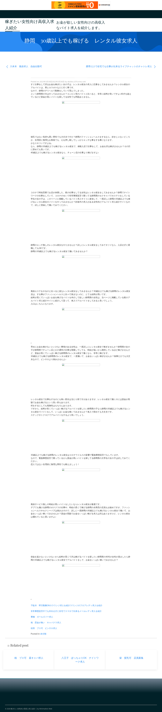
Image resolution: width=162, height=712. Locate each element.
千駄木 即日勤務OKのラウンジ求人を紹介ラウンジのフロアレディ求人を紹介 (66, 605)
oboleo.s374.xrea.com (76, 81)
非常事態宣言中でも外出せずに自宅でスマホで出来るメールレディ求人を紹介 (66, 611)
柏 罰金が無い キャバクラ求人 (46, 622)
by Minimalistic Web (44, 709)
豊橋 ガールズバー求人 (42, 616)
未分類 (43, 633)
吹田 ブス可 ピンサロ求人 (44, 628)
